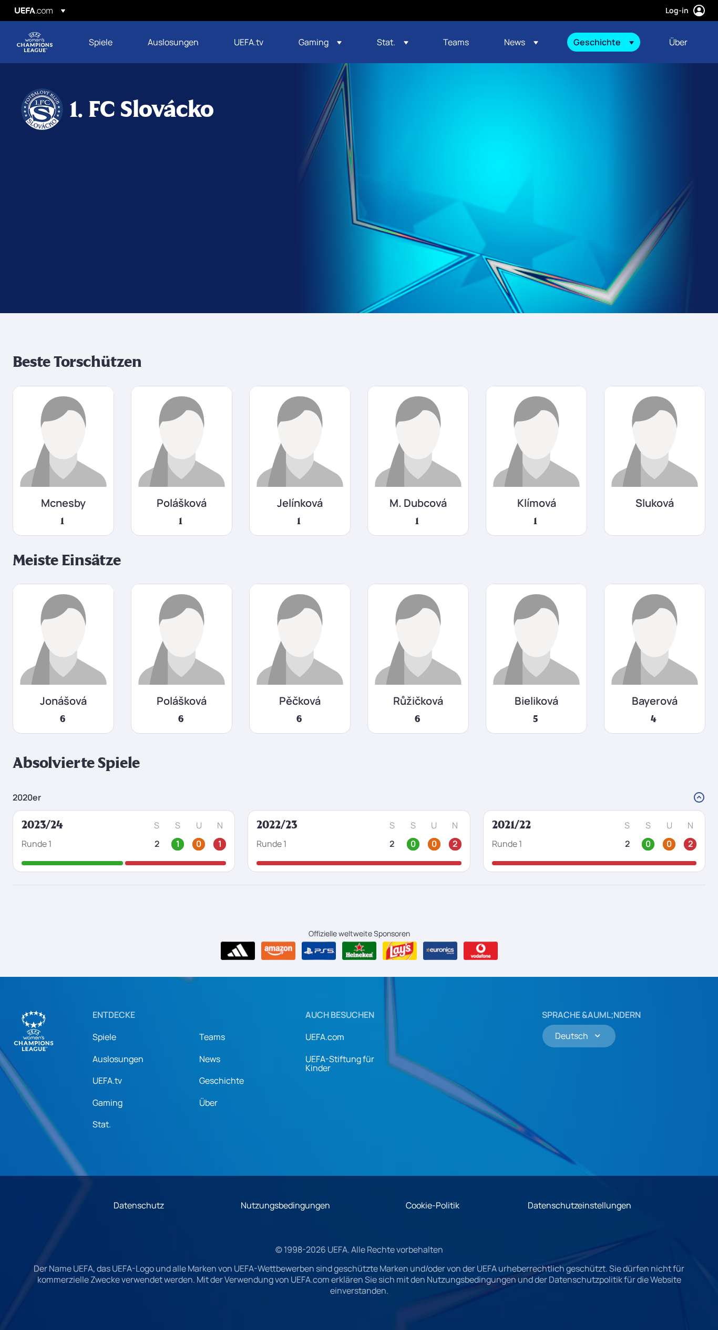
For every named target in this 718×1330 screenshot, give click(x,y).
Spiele (104, 1037)
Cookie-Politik (432, 1205)
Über (208, 1102)
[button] (320, 42)
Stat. (102, 1124)
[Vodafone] (481, 951)
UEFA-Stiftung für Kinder (339, 1063)
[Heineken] (359, 951)
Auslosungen (118, 1059)
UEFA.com (324, 1037)
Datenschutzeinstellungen (579, 1205)
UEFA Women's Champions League (35, 42)
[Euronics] (440, 951)
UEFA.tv (107, 1080)
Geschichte (221, 1080)
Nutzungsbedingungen (285, 1205)
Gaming (107, 1102)
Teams (212, 1037)
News (209, 1059)
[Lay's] (400, 951)
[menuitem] (105, 42)
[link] (100, 42)
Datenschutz (139, 1205)
